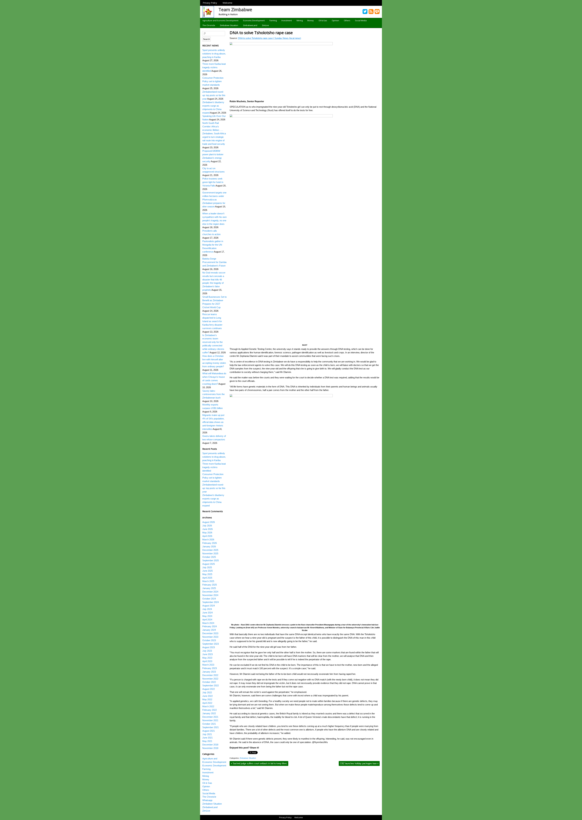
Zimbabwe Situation (229, 25)
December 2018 (210, 744)
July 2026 (207, 525)
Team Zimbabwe (235, 9)
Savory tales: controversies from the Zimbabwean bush (213, 394)
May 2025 (207, 574)
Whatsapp (207, 800)
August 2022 (208, 689)
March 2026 (208, 539)
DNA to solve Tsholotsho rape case (261, 32)
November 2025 (210, 553)
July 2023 (207, 650)
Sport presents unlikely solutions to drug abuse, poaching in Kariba (214, 53)
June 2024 (207, 612)
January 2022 (209, 713)
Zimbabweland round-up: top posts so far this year (213, 95)
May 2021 (207, 741)
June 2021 (207, 737)
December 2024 (210, 591)
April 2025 (207, 577)
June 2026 (207, 529)
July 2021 (207, 734)
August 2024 (208, 605)
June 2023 (207, 654)
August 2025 (208, 564)
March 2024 (208, 623)
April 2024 (207, 619)
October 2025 (209, 557)
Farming (273, 20)
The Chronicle (208, 25)
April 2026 (207, 536)
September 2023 (210, 644)
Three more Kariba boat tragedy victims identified (214, 67)
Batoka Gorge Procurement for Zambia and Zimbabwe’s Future (214, 262)
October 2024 (209, 598)
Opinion (335, 20)
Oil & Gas (323, 20)
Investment (286, 20)
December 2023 (210, 633)
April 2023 (207, 661)
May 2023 (207, 657)
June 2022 (207, 696)
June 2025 (207, 570)
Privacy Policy (210, 2)
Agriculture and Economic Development (220, 20)
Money (310, 20)
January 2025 (209, 588)
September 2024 (210, 602)
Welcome (227, 2)
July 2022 (207, 692)
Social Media (361, 20)
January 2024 (209, 630)
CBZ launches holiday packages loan (359, 763)
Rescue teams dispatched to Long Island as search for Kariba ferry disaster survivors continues (212, 321)
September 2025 (210, 560)
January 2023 (209, 671)
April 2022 (207, 703)
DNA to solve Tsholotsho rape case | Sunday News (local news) (269, 38)
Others (347, 20)
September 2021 (210, 727)
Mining (300, 20)
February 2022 (209, 710)
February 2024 (209, 626)
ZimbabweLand (250, 25)
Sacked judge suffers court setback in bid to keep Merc (259, 763)
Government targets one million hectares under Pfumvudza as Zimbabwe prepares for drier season (214, 199)
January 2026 (209, 546)
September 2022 (210, 685)
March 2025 (208, 581)
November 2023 (210, 637)
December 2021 (210, 717)
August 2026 (208, 522)
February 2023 (209, 668)
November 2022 (210, 678)
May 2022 (207, 699)
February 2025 (209, 584)
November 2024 (210, 595)
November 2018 (210, 748)
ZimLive (265, 25)
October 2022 (209, 682)
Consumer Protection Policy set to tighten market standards (212, 81)
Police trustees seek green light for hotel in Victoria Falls (212, 182)
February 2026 (209, 543)
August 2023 (208, 647)
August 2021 (208, 731)
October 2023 (209, 640)
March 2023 (208, 664)
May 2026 (207, 532)
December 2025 (210, 550)
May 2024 (207, 616)
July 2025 (207, 567)
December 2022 (210, 675)
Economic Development (254, 20)
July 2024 (207, 609)
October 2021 (209, 724)
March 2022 (208, 706)
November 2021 (210, 720)
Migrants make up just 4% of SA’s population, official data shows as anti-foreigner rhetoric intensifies (213, 422)
